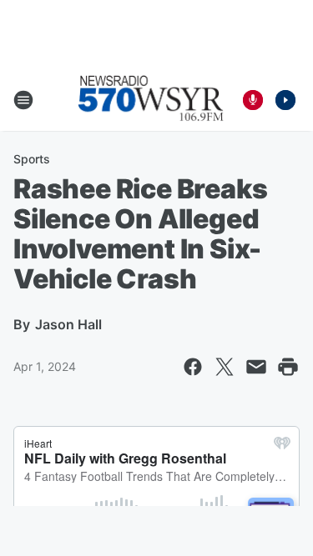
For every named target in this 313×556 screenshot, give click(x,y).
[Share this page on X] (224, 366)
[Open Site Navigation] (23, 100)
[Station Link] (151, 100)
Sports (31, 159)
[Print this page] (288, 366)
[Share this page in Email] (256, 366)
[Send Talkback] (253, 100)
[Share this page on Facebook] (192, 366)
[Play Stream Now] (285, 100)
